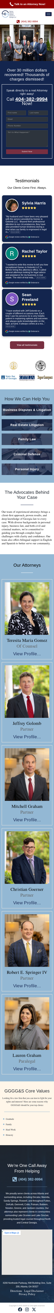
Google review (14, 237)
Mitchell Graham (27, 806)
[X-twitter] (34, 1309)
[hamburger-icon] (48, 14)
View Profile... (27, 653)
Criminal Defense (27, 454)
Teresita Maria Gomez (27, 640)
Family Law (27, 439)
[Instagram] (27, 1309)
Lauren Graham (27, 1055)
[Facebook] (20, 1309)
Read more (15, 232)
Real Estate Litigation (27, 425)
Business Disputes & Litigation (27, 410)
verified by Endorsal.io (29, 237)
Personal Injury (27, 469)
